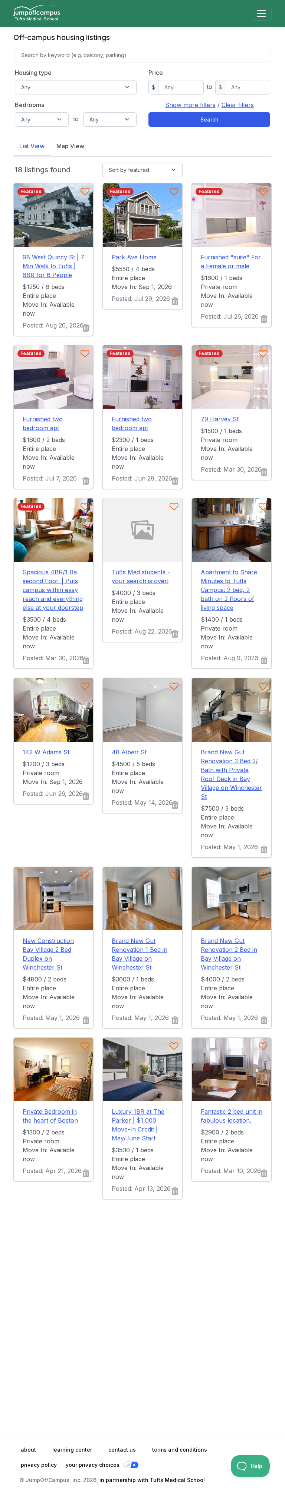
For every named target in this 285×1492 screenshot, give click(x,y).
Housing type (33, 72)
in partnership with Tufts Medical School (152, 1480)
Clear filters (238, 105)
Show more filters (190, 105)
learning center (72, 1449)
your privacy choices (92, 1465)
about (28, 1449)
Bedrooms (29, 105)
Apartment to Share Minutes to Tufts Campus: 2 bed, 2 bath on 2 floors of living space (229, 589)
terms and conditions (179, 1449)
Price (155, 72)
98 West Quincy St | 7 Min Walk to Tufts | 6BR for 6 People (53, 266)
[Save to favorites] (85, 191)
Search (209, 119)
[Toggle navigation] (261, 13)
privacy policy (39, 1465)
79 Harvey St (220, 419)
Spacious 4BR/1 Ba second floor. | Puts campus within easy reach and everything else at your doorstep (53, 589)
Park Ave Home (134, 257)
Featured (31, 191)
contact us (122, 1449)
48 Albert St (129, 752)
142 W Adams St (46, 752)
